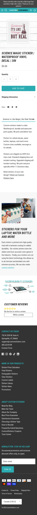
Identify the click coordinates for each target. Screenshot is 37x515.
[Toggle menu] (2, 10)
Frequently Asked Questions (12, 428)
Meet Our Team (7, 409)
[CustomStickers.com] (18, 10)
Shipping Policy (25, 490)
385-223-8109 (7, 345)
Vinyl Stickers (7, 370)
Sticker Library (7, 383)
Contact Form (7, 348)
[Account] (30, 10)
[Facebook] (3, 354)
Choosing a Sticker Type (11, 421)
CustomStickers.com (12, 508)
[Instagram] (6, 354)
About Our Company (9, 412)
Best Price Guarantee (10, 415)
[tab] (18, 119)
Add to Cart (18, 88)
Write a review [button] (18, 315)
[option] (18, 31)
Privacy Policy (15, 490)
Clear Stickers (7, 377)
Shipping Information (10, 97)
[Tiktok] (14, 354)
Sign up (7, 469)
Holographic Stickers (10, 374)
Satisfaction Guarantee (10, 418)
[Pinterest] (10, 354)
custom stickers (8, 267)
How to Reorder (8, 425)
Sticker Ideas (7, 386)
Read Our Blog (7, 406)
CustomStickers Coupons (11, 431)
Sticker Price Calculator (11, 367)
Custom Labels (7, 380)
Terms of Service (7, 494)
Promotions (6, 389)
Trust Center (6, 434)
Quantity (5, 74)
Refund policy (18, 494)
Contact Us (5, 490)
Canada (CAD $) (10, 501)
